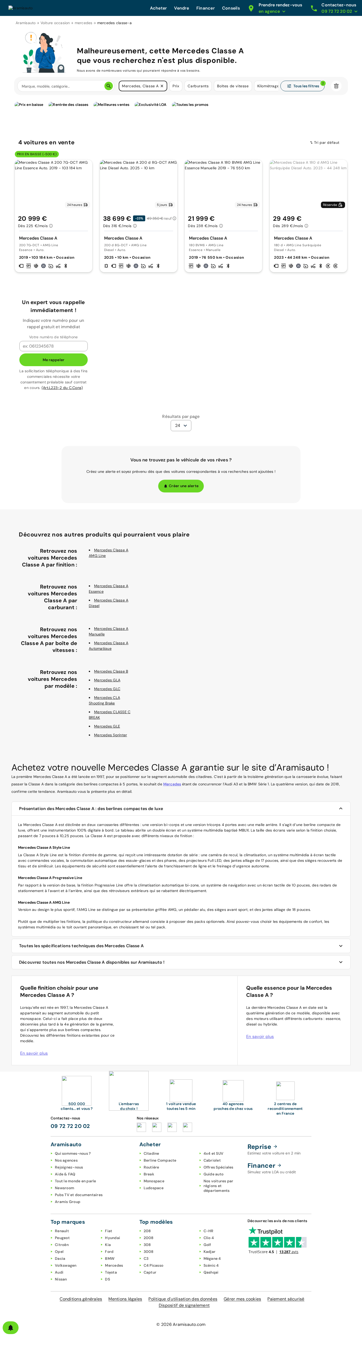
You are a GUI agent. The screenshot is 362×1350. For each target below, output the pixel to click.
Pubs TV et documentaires (79, 1194)
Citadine (151, 1153)
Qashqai (211, 1272)
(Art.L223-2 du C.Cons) (62, 387)
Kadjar (210, 1251)
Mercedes (172, 784)
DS (107, 1279)
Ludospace (154, 1187)
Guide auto (214, 1174)
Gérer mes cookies (242, 1299)
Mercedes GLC (107, 688)
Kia (108, 1244)
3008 (149, 1251)
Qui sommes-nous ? (73, 1153)
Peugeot (62, 1237)
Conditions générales (81, 1299)
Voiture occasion (55, 22)
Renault (62, 1230)
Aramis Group (67, 1201)
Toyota (111, 1272)
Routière (151, 1167)
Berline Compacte (160, 1160)
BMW (109, 1258)
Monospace (154, 1181)
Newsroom (64, 1187)
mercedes (83, 22)
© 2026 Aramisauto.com (180, 1324)
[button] (162, 86)
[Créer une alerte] (11, 1327)
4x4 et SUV (214, 1153)
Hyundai (112, 1237)
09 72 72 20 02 (70, 1126)
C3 (146, 1258)
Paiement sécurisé (285, 1299)
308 (147, 1244)
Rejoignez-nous (69, 1167)
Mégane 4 (212, 1258)
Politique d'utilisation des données (182, 1299)
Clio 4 (209, 1237)
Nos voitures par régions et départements (218, 1186)
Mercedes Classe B (111, 671)
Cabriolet (212, 1160)
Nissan (61, 1279)
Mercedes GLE (107, 726)
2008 (149, 1237)
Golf (207, 1244)
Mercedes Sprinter (110, 735)
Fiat (108, 1230)
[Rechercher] (108, 86)
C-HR (209, 1230)
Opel (59, 1251)
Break (149, 1174)
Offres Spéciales (218, 1167)
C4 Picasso (154, 1265)
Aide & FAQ (65, 1174)
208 (147, 1230)
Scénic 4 (211, 1265)
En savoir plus (34, 1053)
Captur (150, 1272)
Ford (109, 1251)
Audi (59, 1272)
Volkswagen (66, 1265)
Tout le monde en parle (75, 1181)
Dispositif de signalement (184, 1305)
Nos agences (66, 1160)
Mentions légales (125, 1299)
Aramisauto (26, 22)
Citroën (62, 1244)
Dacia (60, 1258)
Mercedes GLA (107, 680)
